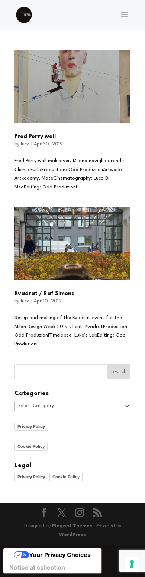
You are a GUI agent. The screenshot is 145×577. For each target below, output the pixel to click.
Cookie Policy (31, 446)
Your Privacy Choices (60, 554)
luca (25, 144)
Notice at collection (37, 567)
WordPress (72, 534)
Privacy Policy (31, 426)
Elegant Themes (72, 526)
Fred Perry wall (35, 137)
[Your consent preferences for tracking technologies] (132, 564)
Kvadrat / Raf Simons (44, 293)
